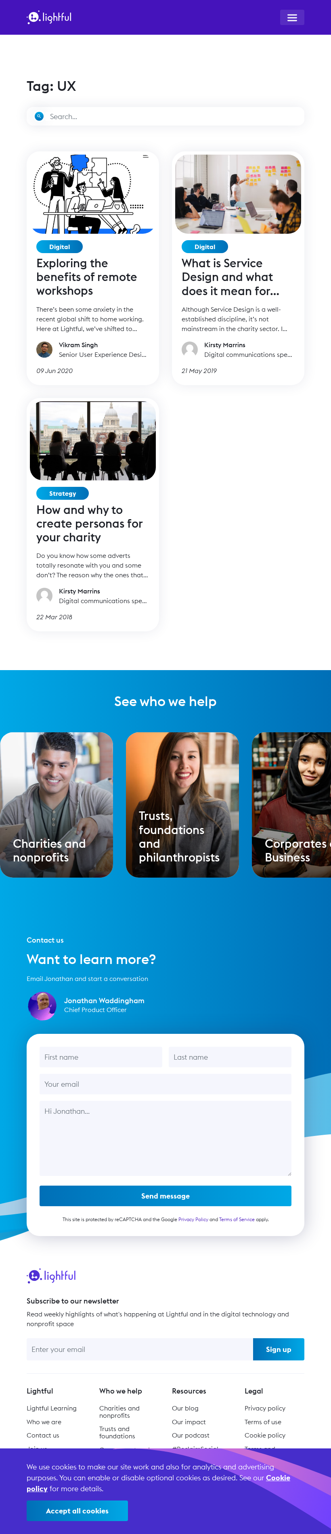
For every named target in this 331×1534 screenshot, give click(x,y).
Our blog (185, 1408)
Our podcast (190, 1435)
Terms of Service (237, 1219)
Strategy (62, 493)
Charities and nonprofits (119, 1411)
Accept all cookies (77, 1510)
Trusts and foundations (117, 1432)
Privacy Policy (193, 1219)
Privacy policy (265, 1408)
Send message (165, 1196)
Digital (59, 247)
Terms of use (263, 1422)
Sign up (278, 1349)
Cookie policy (265, 1435)
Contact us (43, 1435)
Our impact (189, 1422)
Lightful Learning (52, 1408)
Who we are (44, 1422)
